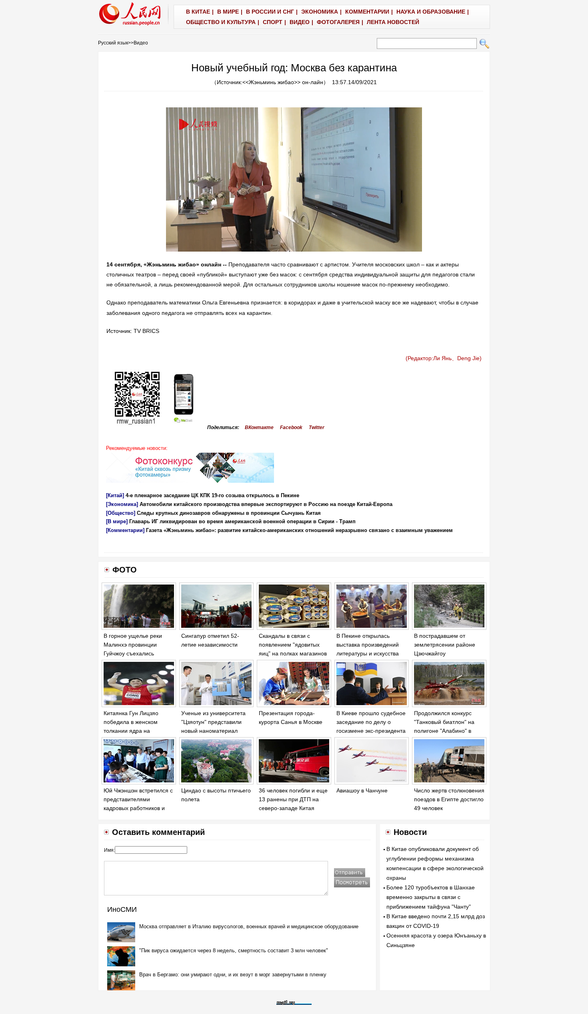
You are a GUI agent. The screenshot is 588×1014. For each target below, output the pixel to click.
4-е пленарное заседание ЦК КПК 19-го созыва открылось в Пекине (212, 495)
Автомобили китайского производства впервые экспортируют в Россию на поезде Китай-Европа (266, 504)
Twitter (316, 427)
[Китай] (115, 495)
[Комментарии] (125, 530)
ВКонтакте (259, 427)
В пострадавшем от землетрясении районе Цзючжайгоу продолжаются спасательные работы (444, 653)
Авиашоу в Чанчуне (362, 790)
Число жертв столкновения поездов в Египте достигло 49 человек (449, 799)
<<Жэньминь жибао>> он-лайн (282, 82)
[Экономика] (122, 504)
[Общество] (120, 513)
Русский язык (113, 43)
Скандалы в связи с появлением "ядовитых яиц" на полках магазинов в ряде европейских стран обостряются (293, 653)
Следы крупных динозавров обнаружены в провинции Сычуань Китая (229, 513)
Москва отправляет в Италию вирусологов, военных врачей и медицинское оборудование (248, 926)
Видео (141, 43)
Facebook (291, 427)
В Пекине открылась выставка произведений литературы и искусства (367, 644)
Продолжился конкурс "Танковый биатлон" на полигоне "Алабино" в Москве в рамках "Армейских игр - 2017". (445, 730)
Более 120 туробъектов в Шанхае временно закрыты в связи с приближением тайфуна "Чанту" (430, 897)
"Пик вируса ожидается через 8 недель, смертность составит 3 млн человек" (233, 950)
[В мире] (117, 521)
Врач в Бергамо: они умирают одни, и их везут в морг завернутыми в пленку (232, 975)
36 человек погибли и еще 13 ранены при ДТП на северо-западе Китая (293, 799)
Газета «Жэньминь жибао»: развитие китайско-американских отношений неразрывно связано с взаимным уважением (299, 530)
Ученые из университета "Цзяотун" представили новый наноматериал (213, 722)
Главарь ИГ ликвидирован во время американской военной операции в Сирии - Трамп (242, 521)
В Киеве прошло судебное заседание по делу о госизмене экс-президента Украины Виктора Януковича (371, 730)
